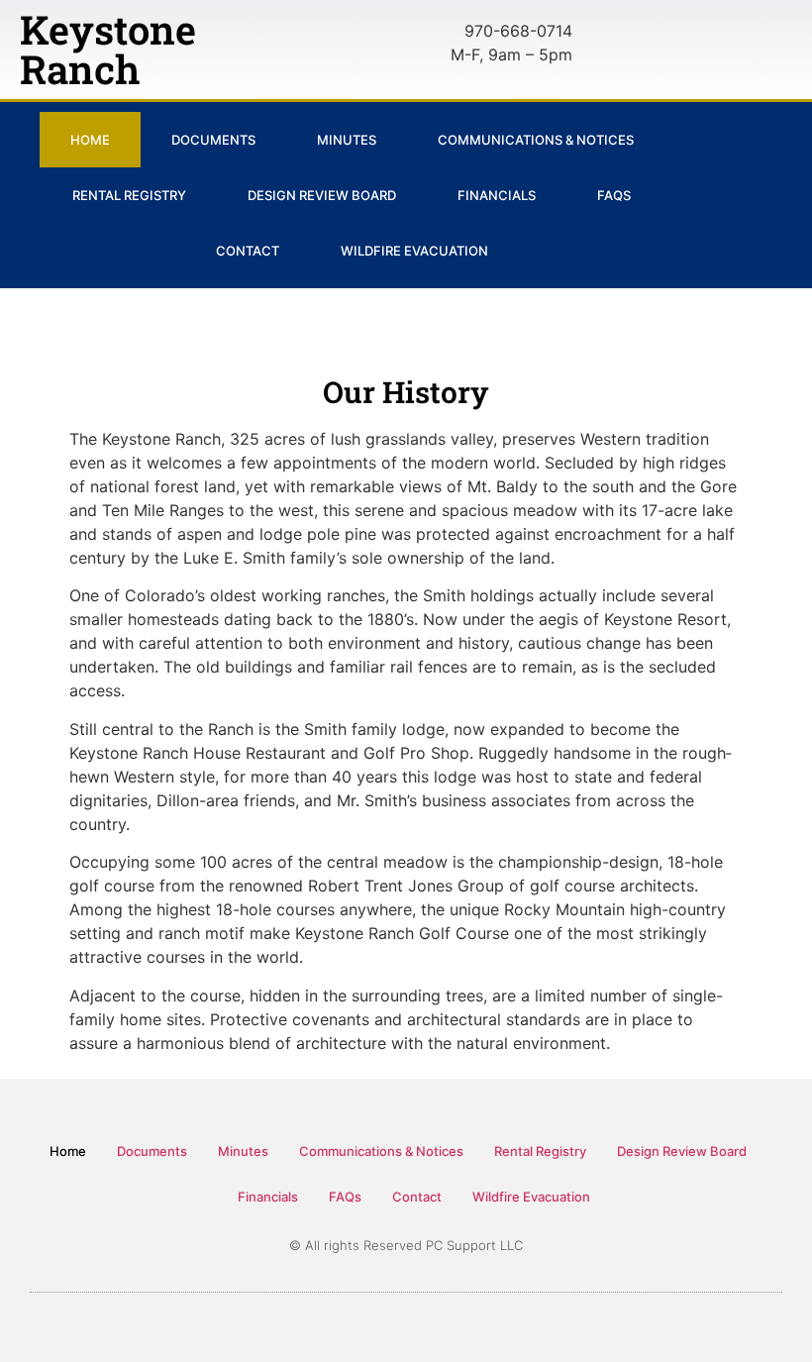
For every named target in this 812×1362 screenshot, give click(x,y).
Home (90, 140)
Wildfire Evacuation (414, 251)
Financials (496, 195)
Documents (213, 140)
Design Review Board (322, 195)
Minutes (346, 140)
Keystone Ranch (108, 49)
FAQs (614, 195)
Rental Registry (129, 195)
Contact (247, 251)
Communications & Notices (536, 140)
